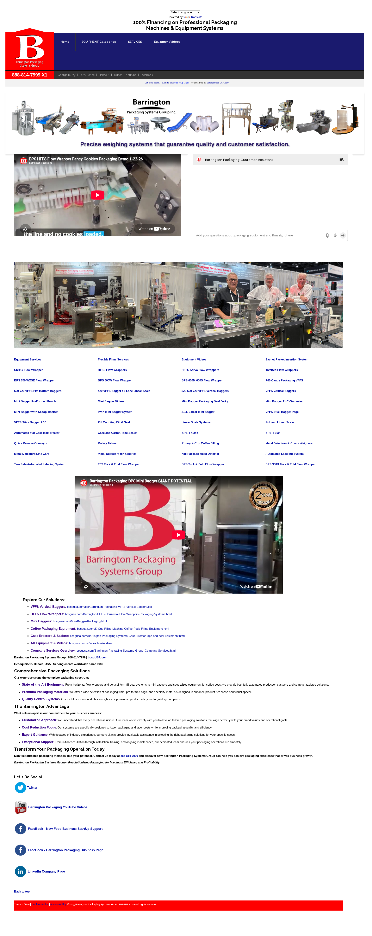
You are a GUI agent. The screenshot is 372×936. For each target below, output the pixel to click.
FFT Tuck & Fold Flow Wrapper (119, 464)
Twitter (118, 75)
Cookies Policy (40, 904)
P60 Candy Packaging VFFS (284, 380)
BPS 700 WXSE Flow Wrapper (34, 380)
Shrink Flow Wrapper (28, 370)
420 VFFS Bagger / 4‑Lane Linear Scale (124, 390)
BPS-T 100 (272, 432)
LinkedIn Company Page (46, 871)
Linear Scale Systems (196, 422)
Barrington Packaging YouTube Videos (57, 807)
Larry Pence (87, 75)
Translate (196, 17)
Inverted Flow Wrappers (281, 370)
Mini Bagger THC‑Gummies (284, 401)
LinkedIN (104, 75)
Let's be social (152, 82)
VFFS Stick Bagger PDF (30, 422)
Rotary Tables (107, 443)
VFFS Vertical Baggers (280, 390)
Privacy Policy (58, 904)
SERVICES (135, 41)
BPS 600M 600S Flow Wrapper (202, 380)
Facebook (146, 75)
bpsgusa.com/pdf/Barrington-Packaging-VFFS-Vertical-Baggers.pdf (109, 606)
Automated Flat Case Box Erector (36, 432)
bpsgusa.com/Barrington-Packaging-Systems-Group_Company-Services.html (126, 650)
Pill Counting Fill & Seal (114, 422)
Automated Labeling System (284, 453)
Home (65, 41)
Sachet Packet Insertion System (286, 359)
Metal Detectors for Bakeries (117, 453)
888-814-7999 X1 (29, 74)
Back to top (22, 891)
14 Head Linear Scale (279, 422)
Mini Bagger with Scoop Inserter (36, 411)
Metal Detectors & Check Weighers (289, 443)
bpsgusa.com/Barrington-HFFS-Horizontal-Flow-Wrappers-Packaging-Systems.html (118, 614)
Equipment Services (27, 359)
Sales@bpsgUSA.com (218, 82)
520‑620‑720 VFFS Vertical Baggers (205, 390)
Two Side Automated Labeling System (39, 464)
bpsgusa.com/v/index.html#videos (90, 643)
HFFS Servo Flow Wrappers (200, 370)
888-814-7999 (129, 755)
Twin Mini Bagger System (115, 411)
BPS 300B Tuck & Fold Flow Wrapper (290, 464)
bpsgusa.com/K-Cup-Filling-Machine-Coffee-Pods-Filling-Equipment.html (123, 628)
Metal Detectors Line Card (31, 453)
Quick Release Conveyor (30, 443)
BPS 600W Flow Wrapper (115, 380)
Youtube (131, 75)
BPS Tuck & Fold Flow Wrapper (203, 464)
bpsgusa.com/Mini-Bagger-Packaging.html (80, 621)
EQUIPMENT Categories (99, 41)
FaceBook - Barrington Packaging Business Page (65, 850)
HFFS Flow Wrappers (112, 370)
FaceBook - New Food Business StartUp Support (65, 829)
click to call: (175, 82)
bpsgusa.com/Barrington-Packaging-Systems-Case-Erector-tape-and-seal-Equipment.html (127, 635)
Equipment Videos (167, 41)
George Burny (67, 75)
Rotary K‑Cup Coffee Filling (200, 443)
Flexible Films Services (113, 359)
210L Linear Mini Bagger (198, 411)
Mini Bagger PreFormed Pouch (35, 401)
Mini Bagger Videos (111, 401)
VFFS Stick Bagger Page (282, 411)
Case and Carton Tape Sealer (117, 432)
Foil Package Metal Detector (200, 453)
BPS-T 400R (190, 432)
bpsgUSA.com (97, 657)
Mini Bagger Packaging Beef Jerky (205, 401)
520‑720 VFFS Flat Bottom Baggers (37, 390)
